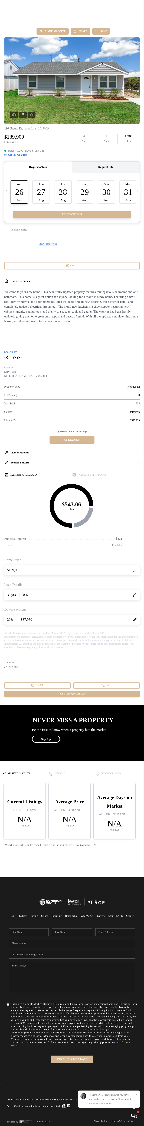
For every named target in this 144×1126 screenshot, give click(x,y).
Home (13, 916)
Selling (44, 916)
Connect (130, 916)
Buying (34, 916)
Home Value (71, 916)
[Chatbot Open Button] (134, 1116)
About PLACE (115, 916)
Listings (23, 916)
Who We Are (87, 916)
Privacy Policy (100, 1121)
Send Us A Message (72, 1059)
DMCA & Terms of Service (124, 1121)
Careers (100, 916)
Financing (57, 916)
